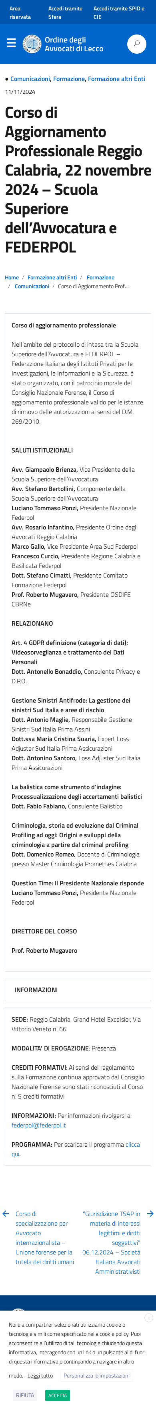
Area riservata (20, 12)
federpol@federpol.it (39, 1125)
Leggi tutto (40, 1375)
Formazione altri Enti (116, 78)
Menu (11, 44)
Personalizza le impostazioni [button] (97, 1375)
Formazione (69, 78)
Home (12, 277)
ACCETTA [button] (57, 1395)
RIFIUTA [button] (25, 1395)
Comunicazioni (30, 78)
